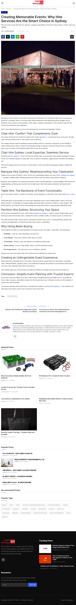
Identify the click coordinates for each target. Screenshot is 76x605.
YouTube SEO (6, 509)
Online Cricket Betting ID (56, 513)
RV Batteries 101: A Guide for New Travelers (54, 376)
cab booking (5, 513)
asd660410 (17, 461)
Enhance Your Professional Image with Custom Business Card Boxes (21, 310)
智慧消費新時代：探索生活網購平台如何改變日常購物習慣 (19, 470)
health (18, 505)
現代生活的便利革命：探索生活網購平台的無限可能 (17, 453)
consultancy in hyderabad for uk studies (15, 399)
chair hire (42, 137)
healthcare (16, 509)
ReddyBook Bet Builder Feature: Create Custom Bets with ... (56, 400)
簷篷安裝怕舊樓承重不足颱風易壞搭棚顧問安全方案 (29, 459)
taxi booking (42, 509)
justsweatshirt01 (5, 391)
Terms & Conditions (67, 600)
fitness (68, 513)
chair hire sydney (12, 156)
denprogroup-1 (44, 568)
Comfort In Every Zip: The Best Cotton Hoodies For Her (18, 388)
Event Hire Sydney (53, 286)
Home (3, 9)
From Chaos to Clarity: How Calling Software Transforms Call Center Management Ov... (54, 310)
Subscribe (32, 585)
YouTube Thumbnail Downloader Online (34, 505)
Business (8, 9)
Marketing (25, 509)
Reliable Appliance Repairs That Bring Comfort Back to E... (63, 546)
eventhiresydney (18, 323)
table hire (65, 194)
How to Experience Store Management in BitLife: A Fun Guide (62, 557)
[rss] (3, 560)
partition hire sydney (40, 213)
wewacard (5, 455)
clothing (33, 509)
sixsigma (3, 401)
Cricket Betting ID (25, 513)
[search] (73, 3)
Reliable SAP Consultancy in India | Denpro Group (57, 566)
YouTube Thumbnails (54, 505)
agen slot (4, 517)
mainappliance (56, 549)
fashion (4, 505)
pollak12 (55, 562)
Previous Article (32, 306)
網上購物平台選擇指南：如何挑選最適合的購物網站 (17, 476)
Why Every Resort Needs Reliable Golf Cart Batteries (16, 377)
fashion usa (60, 509)
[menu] (2, 3)
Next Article (43, 306)
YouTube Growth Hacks (40, 513)
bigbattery (3, 380)
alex (40, 403)
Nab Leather (4, 437)
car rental (51, 509)
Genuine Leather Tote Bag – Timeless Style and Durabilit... (17, 433)
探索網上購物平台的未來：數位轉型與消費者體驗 (17, 482)
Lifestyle (65, 505)
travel (11, 505)
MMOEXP (15, 513)
